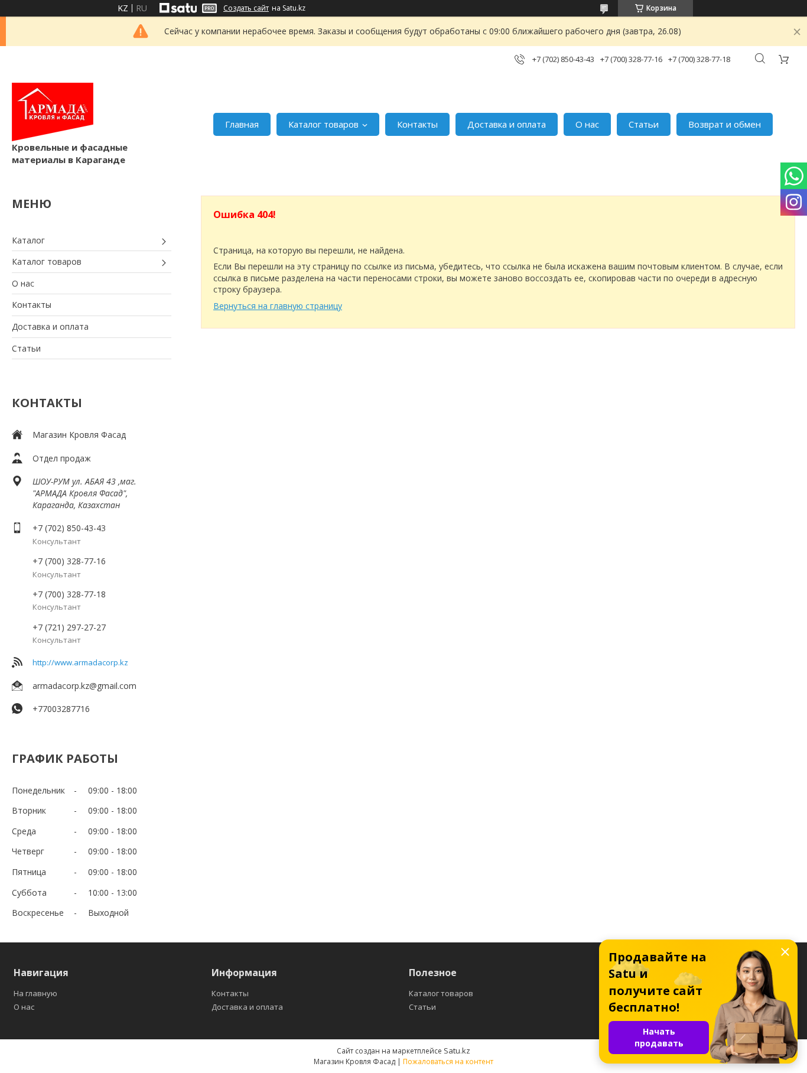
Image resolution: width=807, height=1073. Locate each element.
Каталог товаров (323, 124)
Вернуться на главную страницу (277, 305)
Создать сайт (246, 8)
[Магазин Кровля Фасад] (52, 112)
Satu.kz (457, 1050)
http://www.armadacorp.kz (80, 662)
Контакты (417, 124)
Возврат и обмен (724, 124)
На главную (35, 993)
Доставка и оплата (506, 124)
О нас (587, 124)
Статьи (644, 124)
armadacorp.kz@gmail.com (84, 685)
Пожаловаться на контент (448, 1061)
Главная (242, 124)
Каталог (28, 240)
